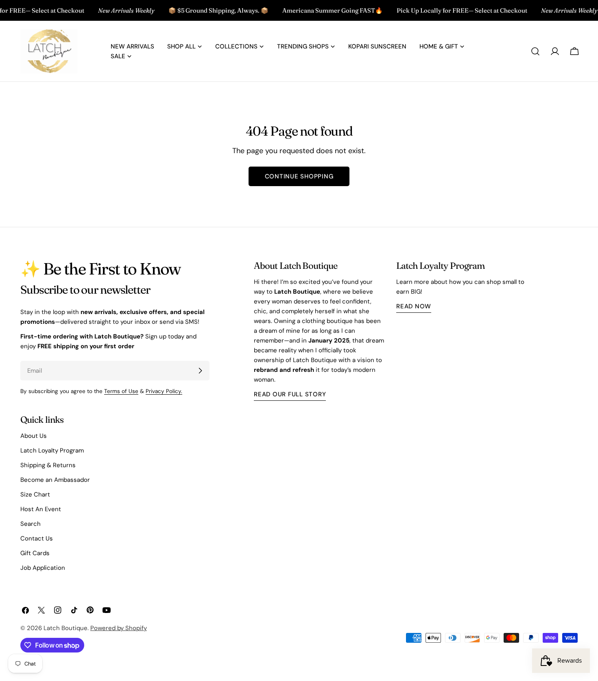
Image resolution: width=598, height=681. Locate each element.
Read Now (413, 306)
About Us (33, 436)
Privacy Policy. (164, 391)
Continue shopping (299, 176)
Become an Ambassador (55, 480)
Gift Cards (35, 553)
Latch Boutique (65, 628)
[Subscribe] (200, 370)
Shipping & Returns (48, 465)
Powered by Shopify (118, 628)
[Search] (535, 51)
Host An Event (40, 509)
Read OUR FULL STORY (290, 394)
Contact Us (36, 538)
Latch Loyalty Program (52, 450)
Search (30, 524)
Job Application (42, 568)
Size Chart (35, 494)
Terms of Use (121, 391)
